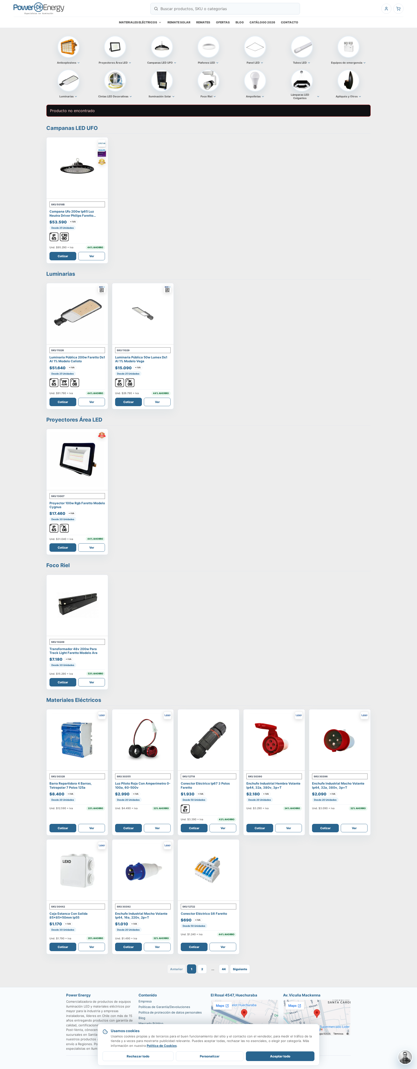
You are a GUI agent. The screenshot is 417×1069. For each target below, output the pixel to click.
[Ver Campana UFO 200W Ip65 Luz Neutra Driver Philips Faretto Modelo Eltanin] (77, 168)
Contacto (289, 22)
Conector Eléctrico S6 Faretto (204, 913)
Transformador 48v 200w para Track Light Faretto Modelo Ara (73, 651)
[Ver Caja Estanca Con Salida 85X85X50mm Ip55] (77, 870)
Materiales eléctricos (138, 22)
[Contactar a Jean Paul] (405, 1057)
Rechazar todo (138, 1056)
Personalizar (209, 1056)
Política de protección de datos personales (170, 1012)
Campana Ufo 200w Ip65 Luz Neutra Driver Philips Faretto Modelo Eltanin (71, 215)
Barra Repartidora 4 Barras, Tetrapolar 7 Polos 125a (70, 785)
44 (224, 969)
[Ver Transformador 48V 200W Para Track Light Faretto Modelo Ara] (77, 605)
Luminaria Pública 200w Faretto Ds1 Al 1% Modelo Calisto (77, 359)
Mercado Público (151, 1023)
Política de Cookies (162, 1046)
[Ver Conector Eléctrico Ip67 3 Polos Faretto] (208, 740)
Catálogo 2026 (262, 22)
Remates (203, 22)
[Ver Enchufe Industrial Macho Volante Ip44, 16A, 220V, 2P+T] (143, 870)
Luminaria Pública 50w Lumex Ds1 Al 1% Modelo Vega (141, 359)
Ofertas (223, 22)
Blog (240, 22)
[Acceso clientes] (386, 9)
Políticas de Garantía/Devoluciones (164, 1007)
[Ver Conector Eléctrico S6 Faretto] (208, 870)
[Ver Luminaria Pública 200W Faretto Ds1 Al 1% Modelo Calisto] (77, 313)
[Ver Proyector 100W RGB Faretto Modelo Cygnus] (77, 459)
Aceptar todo (280, 1056)
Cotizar (63, 256)
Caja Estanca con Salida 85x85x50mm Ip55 (68, 915)
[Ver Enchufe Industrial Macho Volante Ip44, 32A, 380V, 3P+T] (339, 740)
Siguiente (240, 969)
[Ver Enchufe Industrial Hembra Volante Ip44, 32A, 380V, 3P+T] (274, 740)
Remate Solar (178, 22)
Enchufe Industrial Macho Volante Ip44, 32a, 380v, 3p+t (338, 785)
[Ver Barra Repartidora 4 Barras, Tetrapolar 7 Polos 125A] (77, 740)
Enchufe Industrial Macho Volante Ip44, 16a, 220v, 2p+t (141, 915)
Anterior (176, 969)
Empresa (145, 1001)
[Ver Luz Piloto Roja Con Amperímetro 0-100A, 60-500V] (143, 740)
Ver (91, 256)
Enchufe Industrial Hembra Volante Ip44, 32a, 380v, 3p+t (273, 785)
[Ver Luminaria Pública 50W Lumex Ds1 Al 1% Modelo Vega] (143, 313)
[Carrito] (398, 9)
